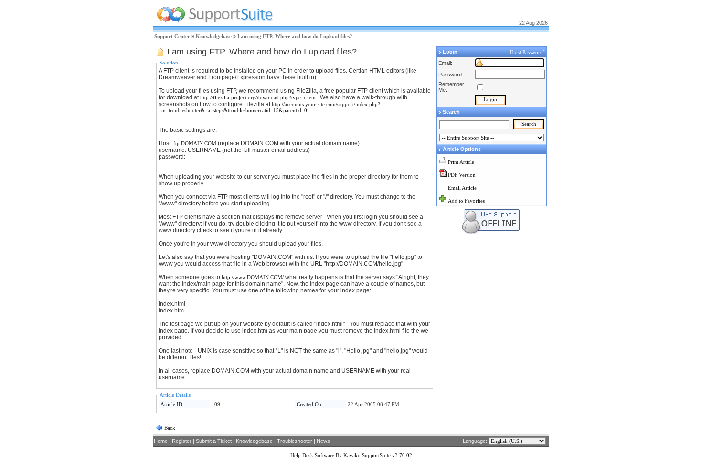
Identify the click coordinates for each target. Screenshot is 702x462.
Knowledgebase (214, 36)
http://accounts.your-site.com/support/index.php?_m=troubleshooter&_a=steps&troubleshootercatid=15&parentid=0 (269, 107)
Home (161, 441)
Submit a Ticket (214, 441)
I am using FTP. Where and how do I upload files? (294, 36)
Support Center (172, 36)
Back (169, 427)
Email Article (462, 188)
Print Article (461, 162)
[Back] (159, 429)
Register (181, 441)
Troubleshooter (294, 441)
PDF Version (462, 175)
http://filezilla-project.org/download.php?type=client (258, 97)
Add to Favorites (466, 201)
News (323, 441)
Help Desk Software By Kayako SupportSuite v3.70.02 (351, 455)
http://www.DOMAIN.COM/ (253, 277)
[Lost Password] (528, 52)
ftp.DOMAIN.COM (194, 143)
